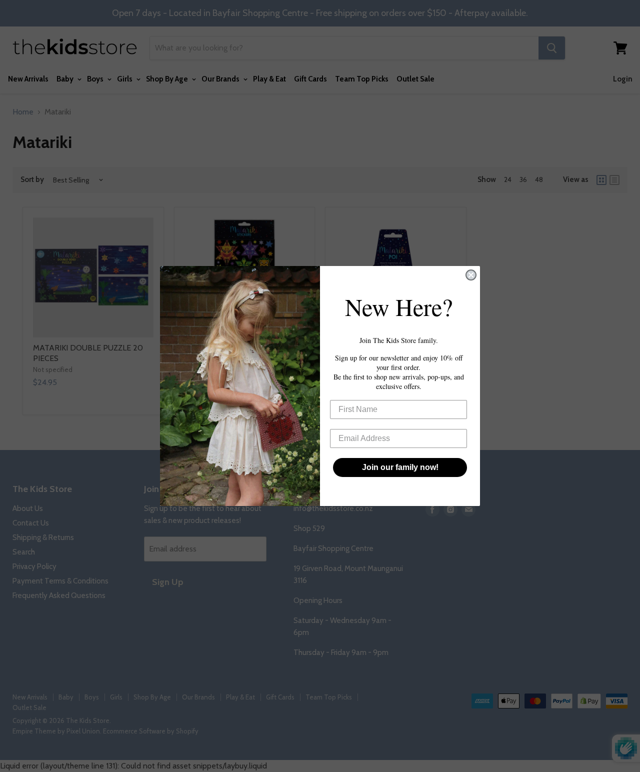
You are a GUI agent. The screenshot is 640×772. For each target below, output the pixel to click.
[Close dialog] (471, 275)
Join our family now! (400, 467)
